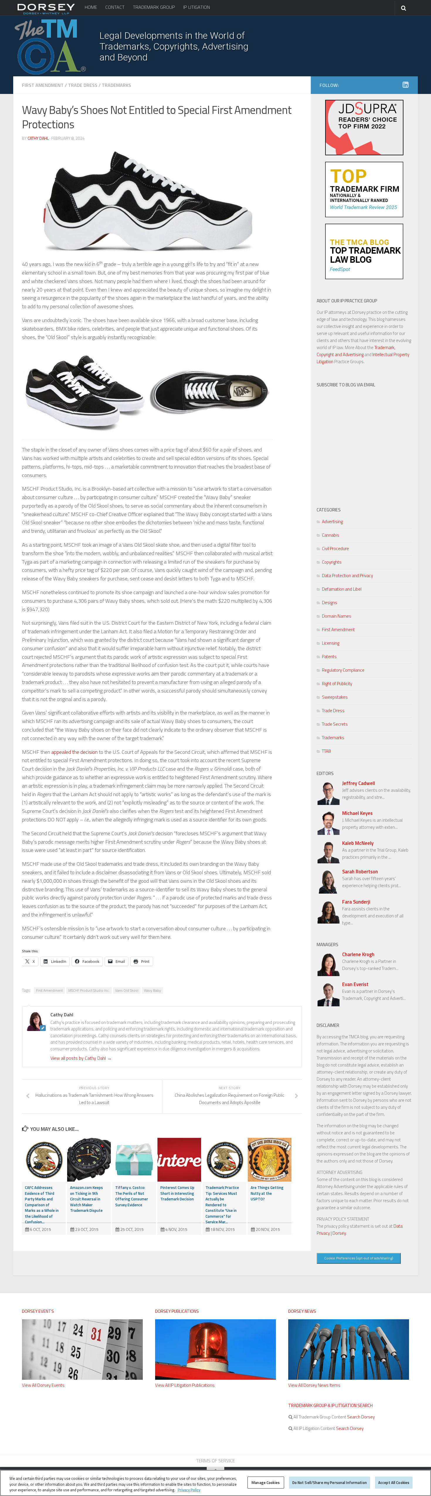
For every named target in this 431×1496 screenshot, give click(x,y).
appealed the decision (74, 752)
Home (91, 7)
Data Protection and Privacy (347, 575)
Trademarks (116, 85)
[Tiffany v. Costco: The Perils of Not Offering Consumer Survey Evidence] (134, 1160)
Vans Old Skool (126, 990)
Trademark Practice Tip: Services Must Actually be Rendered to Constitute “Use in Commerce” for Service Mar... (222, 1205)
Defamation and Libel (342, 589)
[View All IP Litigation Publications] (215, 1378)
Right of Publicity (337, 683)
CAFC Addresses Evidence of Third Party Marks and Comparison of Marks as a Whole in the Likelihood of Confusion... (42, 1205)
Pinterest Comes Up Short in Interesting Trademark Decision (177, 1193)
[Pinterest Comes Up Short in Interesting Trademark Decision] (179, 1160)
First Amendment (43, 85)
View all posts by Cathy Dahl (81, 1058)
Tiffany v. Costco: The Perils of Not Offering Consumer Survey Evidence (131, 1196)
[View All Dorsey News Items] (348, 1378)
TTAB (326, 751)
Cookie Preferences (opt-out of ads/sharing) (358, 1258)
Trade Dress (82, 85)
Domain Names (336, 616)
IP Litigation (196, 7)
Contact (115, 7)
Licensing (330, 643)
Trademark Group (154, 7)
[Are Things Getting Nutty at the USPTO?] (269, 1160)
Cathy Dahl (38, 138)
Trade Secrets (335, 724)
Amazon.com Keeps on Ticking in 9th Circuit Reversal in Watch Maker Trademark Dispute (86, 1199)
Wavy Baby (152, 990)
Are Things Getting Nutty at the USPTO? (267, 1193)
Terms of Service (215, 1460)
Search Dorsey (360, 1417)
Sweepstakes (335, 697)
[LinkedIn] (405, 84)
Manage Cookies (266, 1482)
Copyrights (332, 562)
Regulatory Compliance (343, 670)
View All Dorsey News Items (314, 1385)
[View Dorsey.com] (46, 14)
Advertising (332, 521)
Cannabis (330, 535)
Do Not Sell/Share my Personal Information (329, 1482)
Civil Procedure (335, 548)
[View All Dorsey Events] (82, 1378)
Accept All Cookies (393, 1482)
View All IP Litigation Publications (185, 1385)
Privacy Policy (189, 1490)
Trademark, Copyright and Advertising (356, 351)
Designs (329, 602)
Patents (329, 656)
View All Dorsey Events (43, 1385)
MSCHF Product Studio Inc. (89, 990)
